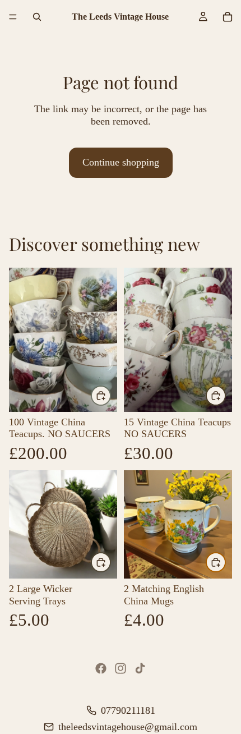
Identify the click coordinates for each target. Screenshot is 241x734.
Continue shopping (120, 162)
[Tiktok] (140, 668)
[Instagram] (120, 668)
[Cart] (227, 16)
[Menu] (13, 17)
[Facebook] (101, 668)
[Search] (37, 16)
